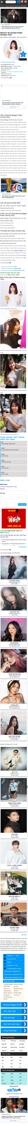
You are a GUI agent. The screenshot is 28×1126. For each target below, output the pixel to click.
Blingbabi (14, 643)
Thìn (12, 1067)
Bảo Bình (21, 1044)
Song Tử (4, 1050)
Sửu (12, 1063)
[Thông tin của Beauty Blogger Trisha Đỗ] (14, 703)
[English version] (25, 2)
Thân (20, 1057)
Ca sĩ (2, 6)
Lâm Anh (14, 834)
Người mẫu (17, 6)
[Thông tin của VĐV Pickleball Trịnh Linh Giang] (14, 801)
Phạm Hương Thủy (21, 37)
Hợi (20, 1060)
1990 (17, 955)
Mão (3, 1067)
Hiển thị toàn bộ (23, 546)
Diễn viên (12, 6)
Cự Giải (12, 1050)
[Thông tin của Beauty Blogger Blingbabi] (14, 641)
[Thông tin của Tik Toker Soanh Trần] (14, 925)
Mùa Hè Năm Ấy (14, 896)
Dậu (3, 1060)
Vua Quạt (16, 986)
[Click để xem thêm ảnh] (13, 59)
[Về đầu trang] (26, 1124)
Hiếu (20, 1077)
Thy (20, 1083)
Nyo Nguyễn (7, 995)
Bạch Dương (14, 1047)
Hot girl (7, 6)
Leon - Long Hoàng (14, 865)
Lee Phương (17, 995)
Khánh (12, 1083)
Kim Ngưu (21, 1047)
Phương (4, 1083)
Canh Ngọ (15, 965)
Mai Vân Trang (14, 736)
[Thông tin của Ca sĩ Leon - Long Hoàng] (14, 863)
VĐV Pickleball (15, 804)
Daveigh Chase (7, 990)
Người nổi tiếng (3, 37)
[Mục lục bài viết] (26, 787)
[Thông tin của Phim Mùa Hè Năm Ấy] (14, 894)
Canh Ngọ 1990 (18, 250)
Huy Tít (14, 772)
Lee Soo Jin (14, 612)
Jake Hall (16, 990)
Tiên (12, 1077)
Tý (2, 1063)
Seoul (14, 615)
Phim (14, 898)
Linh (20, 1073)
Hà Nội (14, 583)
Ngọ (3, 1057)
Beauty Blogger (12, 37)
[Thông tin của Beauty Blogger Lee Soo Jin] (14, 610)
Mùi (11, 1057)
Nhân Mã (4, 1044)
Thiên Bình (13, 1040)
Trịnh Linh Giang (14, 803)
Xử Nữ (3, 1040)
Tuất (12, 1060)
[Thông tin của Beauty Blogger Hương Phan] (14, 579)
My (2, 1077)
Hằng (12, 1080)
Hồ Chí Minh (15, 646)
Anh (20, 1080)
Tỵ (20, 1067)
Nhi (3, 1080)
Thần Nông (22, 1040)
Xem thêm (24, 934)
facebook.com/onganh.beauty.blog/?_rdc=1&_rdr (15, 71)
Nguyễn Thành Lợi (8, 992)
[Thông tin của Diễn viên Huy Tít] (14, 770)
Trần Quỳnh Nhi (14, 674)
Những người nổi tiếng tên (9, 266)
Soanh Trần (14, 927)
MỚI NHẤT (23, 6)
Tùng (12, 1073)
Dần (20, 1063)
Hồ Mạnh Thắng (17, 992)
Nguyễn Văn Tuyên (18, 988)
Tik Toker (14, 929)
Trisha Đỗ (14, 705)
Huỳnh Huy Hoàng (18, 984)
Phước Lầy (6, 988)
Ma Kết (12, 1044)
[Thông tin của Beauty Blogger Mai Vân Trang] (14, 734)
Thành (3, 1073)
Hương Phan (15, 581)
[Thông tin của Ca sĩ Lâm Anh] (14, 832)
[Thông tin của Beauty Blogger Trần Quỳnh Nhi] (14, 672)
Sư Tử (21, 1050)
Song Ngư (18, 968)
